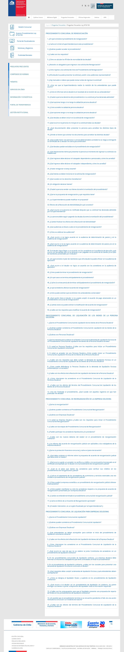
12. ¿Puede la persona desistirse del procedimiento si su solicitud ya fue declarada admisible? (80, 97)
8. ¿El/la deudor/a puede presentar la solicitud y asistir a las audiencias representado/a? (79, 75)
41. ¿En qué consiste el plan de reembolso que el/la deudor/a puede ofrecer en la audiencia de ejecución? (81, 260)
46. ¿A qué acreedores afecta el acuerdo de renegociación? (68, 288)
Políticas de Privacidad (69, 648)
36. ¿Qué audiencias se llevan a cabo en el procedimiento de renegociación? (74, 227)
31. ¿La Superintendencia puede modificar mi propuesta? (67, 200)
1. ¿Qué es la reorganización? (57, 404)
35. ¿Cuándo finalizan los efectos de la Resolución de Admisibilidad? (71, 222)
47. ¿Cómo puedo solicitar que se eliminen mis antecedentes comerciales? (73, 293)
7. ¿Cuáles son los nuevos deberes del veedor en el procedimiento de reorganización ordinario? (81, 438)
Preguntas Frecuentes (67, 17)
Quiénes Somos (38, 17)
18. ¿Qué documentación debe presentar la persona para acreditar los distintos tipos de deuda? (81, 129)
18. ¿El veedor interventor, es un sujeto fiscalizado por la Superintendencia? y (75, 506)
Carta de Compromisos (53, 648)
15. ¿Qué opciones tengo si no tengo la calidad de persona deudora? (72, 112)
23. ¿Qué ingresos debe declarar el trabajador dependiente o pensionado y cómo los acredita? (81, 158)
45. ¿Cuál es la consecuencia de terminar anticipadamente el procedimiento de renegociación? (81, 283)
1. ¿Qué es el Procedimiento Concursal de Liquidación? (66, 517)
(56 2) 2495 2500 (100, 646)
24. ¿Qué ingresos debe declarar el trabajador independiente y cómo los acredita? (76, 163)
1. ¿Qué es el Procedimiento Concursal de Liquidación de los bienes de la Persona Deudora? (80, 323)
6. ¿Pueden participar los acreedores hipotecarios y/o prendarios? (71, 432)
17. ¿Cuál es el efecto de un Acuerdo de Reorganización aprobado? (71, 501)
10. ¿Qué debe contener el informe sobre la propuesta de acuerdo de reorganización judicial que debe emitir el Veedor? (81, 456)
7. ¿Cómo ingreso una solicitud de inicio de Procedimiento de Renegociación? (75, 70)
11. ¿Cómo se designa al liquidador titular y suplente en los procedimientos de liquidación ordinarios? (81, 579)
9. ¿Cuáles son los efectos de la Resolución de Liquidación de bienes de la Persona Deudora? (80, 373)
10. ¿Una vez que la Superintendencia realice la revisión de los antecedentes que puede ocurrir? (81, 86)
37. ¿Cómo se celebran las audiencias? (61, 232)
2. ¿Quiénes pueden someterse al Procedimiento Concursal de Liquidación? (74, 522)
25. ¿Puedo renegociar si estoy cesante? (61, 169)
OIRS (105, 17)
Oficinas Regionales (84, 17)
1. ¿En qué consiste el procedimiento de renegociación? (67, 39)
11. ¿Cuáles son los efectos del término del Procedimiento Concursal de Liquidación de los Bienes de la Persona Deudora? (81, 386)
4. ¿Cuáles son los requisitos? (57, 54)
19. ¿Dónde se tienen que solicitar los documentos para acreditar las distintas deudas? (78, 135)
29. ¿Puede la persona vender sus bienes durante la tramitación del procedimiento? (77, 189)
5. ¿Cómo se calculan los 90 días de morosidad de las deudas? (69, 59)
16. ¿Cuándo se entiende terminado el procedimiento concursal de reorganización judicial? (79, 496)
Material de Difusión (83, 648)
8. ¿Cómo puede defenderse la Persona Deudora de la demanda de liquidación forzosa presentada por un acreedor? (81, 367)
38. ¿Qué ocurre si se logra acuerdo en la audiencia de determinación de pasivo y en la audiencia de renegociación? (81, 238)
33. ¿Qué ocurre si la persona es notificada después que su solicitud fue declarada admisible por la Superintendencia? (81, 211)
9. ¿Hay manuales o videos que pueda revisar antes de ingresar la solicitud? (74, 80)
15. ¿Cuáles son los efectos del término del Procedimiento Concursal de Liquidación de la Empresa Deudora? (81, 605)
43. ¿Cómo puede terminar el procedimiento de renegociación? (70, 272)
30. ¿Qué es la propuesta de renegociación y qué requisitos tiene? (71, 194)
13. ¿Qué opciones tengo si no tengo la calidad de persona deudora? (72, 102)
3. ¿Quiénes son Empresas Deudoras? (60, 415)
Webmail (93, 648)
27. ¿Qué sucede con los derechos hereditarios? (64, 179)
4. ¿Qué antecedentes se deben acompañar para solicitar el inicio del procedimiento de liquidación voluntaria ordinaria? (81, 533)
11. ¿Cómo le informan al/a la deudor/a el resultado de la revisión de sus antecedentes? (78, 92)
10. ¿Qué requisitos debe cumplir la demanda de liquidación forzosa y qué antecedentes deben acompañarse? (81, 572)
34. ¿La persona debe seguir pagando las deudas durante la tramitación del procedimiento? (80, 217)
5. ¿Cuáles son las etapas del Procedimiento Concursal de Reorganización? (74, 427)
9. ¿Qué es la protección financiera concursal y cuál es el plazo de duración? (74, 450)
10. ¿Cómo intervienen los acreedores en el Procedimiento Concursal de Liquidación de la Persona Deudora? (81, 379)
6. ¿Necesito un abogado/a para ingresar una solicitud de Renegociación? (73, 65)
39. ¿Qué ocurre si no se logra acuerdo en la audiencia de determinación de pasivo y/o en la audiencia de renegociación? (81, 245)
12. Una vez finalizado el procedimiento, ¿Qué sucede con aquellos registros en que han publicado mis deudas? (81, 392)
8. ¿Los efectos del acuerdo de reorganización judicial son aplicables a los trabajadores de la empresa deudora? (81, 444)
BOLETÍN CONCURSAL (18, 636)
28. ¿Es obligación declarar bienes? (59, 184)
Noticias (97, 17)
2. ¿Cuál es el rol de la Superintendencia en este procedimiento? (70, 44)
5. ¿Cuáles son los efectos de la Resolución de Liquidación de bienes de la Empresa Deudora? (80, 539)
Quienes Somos (16, 639)
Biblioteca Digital (52, 17)
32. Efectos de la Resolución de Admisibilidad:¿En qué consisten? (70, 205)
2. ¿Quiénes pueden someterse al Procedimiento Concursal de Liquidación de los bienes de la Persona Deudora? (81, 329)
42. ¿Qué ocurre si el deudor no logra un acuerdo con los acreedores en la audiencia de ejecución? (81, 266)
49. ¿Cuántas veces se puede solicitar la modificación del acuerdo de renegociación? (77, 305)
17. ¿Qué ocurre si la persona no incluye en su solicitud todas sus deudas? (74, 123)
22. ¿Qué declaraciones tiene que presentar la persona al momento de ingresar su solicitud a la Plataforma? (81, 152)
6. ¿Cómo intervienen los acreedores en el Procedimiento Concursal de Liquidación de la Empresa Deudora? (81, 545)
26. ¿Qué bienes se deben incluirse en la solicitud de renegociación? (71, 174)
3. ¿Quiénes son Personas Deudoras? (60, 335)
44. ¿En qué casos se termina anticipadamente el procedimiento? (70, 277)
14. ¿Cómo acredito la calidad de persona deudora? (65, 107)
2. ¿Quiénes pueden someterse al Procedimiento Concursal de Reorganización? (75, 410)
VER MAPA (109, 646)
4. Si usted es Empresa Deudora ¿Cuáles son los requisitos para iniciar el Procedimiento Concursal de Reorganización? (81, 421)
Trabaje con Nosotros (105, 648)
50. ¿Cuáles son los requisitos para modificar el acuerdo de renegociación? (74, 310)
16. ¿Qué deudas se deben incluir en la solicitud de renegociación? (71, 118)
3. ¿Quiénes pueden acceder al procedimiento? (64, 49)
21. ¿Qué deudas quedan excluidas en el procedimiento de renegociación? (73, 146)
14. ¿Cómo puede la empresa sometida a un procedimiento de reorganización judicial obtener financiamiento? (81, 483)
